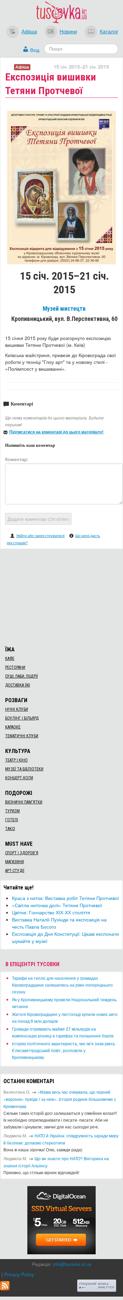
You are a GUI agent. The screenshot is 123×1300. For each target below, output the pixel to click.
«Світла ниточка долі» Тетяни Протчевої (57, 905)
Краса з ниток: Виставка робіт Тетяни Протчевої (65, 898)
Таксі (10, 828)
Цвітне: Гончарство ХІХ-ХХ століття (51, 912)
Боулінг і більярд (22, 718)
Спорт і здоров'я (21, 853)
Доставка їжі (17, 685)
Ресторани (15, 667)
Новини (68, 31)
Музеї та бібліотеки (24, 769)
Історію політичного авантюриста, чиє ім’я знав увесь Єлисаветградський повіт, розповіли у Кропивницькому (63, 1050)
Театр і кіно (16, 760)
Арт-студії (14, 870)
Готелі (11, 819)
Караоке (12, 727)
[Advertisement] (61, 596)
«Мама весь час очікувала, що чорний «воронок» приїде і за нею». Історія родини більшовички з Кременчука (59, 1099)
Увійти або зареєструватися (40, 535)
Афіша (29, 31)
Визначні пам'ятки (23, 802)
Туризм (12, 811)
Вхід (34, 49)
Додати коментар (38, 518)
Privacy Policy (19, 1274)
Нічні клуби (16, 709)
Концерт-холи (19, 777)
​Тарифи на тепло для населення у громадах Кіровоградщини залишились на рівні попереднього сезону (62, 984)
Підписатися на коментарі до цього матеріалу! (56, 432)
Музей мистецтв (64, 308)
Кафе (9, 658)
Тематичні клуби (21, 736)
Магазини (14, 861)
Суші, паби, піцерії (21, 676)
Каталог (109, 31)
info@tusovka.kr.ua (72, 1264)
